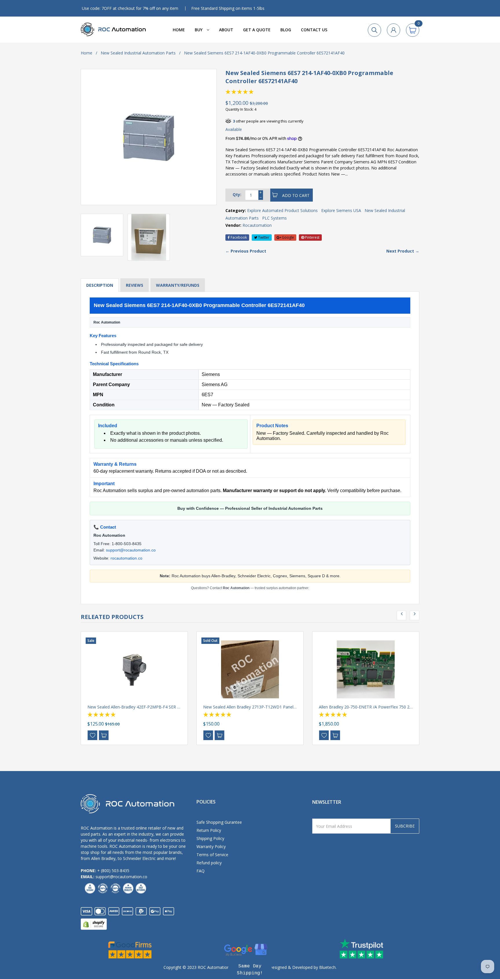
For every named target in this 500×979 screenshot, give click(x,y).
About (226, 29)
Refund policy (209, 862)
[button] (250, 969)
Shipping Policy (210, 838)
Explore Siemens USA (341, 210)
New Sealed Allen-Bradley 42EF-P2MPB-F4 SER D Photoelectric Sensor (153, 707)
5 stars (251, 91)
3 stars (240, 91)
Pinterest (311, 237)
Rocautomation (257, 225)
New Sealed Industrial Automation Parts (138, 53)
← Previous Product (245, 251)
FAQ (200, 871)
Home (179, 29)
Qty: (237, 194)
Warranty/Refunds (177, 285)
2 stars (234, 91)
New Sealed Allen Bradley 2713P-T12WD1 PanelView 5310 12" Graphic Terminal (278, 707)
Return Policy (208, 830)
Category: (235, 210)
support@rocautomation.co (131, 550)
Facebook (238, 237)
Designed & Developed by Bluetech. (302, 967)
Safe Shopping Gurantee (219, 822)
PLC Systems (274, 218)
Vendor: (233, 225)
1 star (228, 91)
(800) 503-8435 (115, 870)
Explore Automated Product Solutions (282, 210)
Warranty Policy (211, 846)
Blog (285, 29)
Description (99, 285)
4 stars (246, 91)
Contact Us (314, 29)
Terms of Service (212, 854)
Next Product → (402, 251)
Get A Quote (257, 29)
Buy (199, 29)
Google (287, 237)
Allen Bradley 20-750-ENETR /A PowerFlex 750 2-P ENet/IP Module (381, 707)
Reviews (134, 285)
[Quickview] (104, 735)
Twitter (263, 237)
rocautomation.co (126, 558)
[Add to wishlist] (92, 735)
